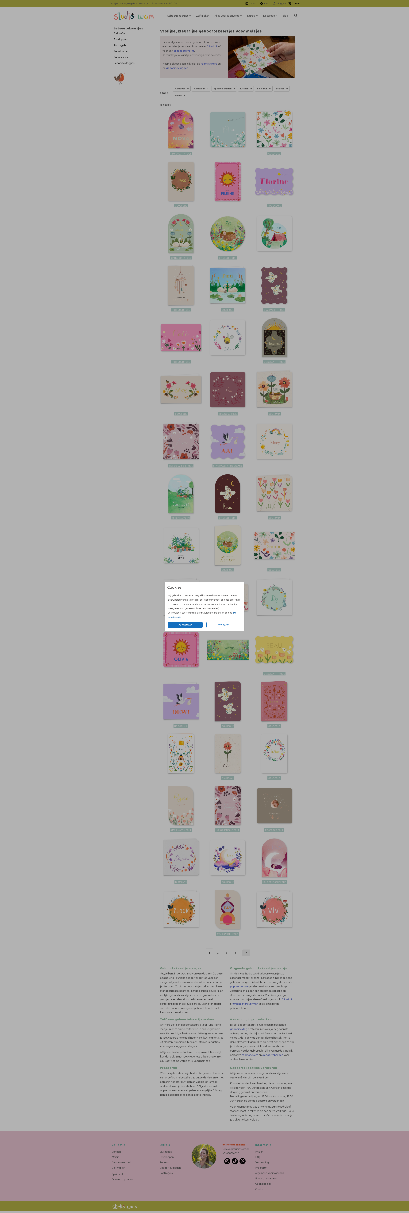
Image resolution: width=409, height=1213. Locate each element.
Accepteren (185, 624)
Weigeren (223, 624)
